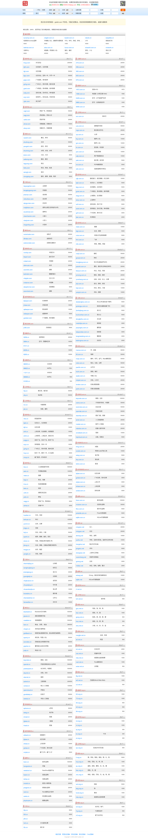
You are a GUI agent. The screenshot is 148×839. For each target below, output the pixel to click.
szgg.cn (26, 440)
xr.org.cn (79, 725)
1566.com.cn (80, 94)
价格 (101, 10)
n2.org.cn (79, 815)
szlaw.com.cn (80, 490)
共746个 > (69, 758)
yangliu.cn (27, 554)
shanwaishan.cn (29, 598)
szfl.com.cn (80, 204)
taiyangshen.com (29, 186)
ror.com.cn (79, 164)
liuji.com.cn (80, 288)
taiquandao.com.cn (82, 332)
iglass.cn (27, 721)
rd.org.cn (79, 721)
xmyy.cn (26, 457)
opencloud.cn (28, 690)
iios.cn (26, 467)
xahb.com (27, 119)
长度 (101, 13)
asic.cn (26, 471)
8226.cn (26, 350)
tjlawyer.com (28, 301)
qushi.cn (26, 536)
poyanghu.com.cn (82, 327)
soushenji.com (28, 212)
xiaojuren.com (28, 220)
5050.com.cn (80, 106)
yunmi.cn (27, 524)
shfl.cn (26, 431)
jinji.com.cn (80, 283)
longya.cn (27, 549)
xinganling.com (29, 224)
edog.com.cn (80, 455)
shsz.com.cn (80, 200)
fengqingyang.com (30, 190)
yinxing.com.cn (81, 275)
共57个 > (121, 780)
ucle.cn (26, 492)
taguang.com (28, 163)
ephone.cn (27, 708)
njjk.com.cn (80, 178)
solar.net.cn (80, 666)
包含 (24, 10)
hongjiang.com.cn (82, 262)
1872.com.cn (80, 89)
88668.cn (27, 377)
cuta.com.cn (80, 235)
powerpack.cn (28, 668)
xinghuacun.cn (28, 580)
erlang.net (79, 575)
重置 (123, 13)
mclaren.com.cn (81, 504)
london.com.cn (81, 384)
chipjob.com (28, 278)
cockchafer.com (29, 234)
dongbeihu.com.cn (82, 319)
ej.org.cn (79, 729)
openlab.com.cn (81, 411)
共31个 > (121, 469)
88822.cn (27, 368)
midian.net (79, 565)
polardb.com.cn (81, 513)
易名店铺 (81, 834)
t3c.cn (26, 827)
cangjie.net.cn (80, 635)
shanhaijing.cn (28, 563)
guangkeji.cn (28, 576)
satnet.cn (27, 681)
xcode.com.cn (80, 451)
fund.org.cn (80, 793)
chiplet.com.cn (81, 380)
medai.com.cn (81, 424)
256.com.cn (80, 67)
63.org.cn (79, 694)
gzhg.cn (26, 449)
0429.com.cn (80, 98)
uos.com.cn (80, 126)
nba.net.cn (79, 658)
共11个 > (69, 297)
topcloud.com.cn (81, 437)
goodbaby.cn (28, 694)
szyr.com (27, 97)
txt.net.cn (79, 649)
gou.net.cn (79, 608)
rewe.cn (26, 475)
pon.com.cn (80, 151)
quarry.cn (27, 637)
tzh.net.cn (79, 599)
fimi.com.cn (80, 239)
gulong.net (79, 561)
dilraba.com (28, 238)
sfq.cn (26, 395)
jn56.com (27, 327)
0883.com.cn (80, 102)
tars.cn (26, 624)
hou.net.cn (79, 621)
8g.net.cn (79, 676)
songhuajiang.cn (29, 568)
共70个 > (69, 731)
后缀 (50, 10)
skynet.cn (27, 673)
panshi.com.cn (81, 266)
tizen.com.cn (80, 500)
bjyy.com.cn (80, 187)
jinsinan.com (28, 194)
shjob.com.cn (80, 482)
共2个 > (69, 387)
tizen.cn (26, 762)
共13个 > (121, 59)
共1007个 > (68, 415)
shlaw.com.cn (80, 486)
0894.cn (26, 341)
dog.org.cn (79, 788)
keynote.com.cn (81, 398)
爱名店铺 (74, 834)
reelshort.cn (28, 770)
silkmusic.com (28, 265)
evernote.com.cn (81, 407)
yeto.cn (26, 497)
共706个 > (121, 174)
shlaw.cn (26, 743)
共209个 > (69, 806)
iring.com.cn (80, 446)
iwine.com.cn (80, 464)
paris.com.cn (80, 389)
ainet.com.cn (80, 420)
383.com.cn (80, 71)
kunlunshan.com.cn (82, 315)
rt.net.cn (79, 589)
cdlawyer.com (28, 313)
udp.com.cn (80, 156)
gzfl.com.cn (80, 213)
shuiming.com (28, 150)
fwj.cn (25, 391)
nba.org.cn (79, 797)
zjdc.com (27, 101)
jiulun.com (27, 155)
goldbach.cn (28, 633)
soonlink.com (28, 270)
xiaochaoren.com (29, 216)
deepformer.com (29, 287)
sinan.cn (26, 541)
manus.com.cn (81, 350)
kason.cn (27, 775)
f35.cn (26, 814)
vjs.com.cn (79, 134)
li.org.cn (78, 757)
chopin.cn (27, 629)
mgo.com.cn (80, 130)
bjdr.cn (26, 423)
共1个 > (69, 324)
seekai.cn (27, 698)
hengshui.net (80, 544)
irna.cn (26, 484)
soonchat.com (28, 291)
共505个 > (69, 463)
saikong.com (28, 159)
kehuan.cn (27, 519)
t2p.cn (26, 810)
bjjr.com (26, 71)
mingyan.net (80, 531)
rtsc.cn (26, 418)
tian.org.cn (79, 770)
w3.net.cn (79, 680)
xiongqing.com (28, 176)
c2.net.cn (79, 684)
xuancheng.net (81, 557)
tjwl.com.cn (80, 217)
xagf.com (27, 111)
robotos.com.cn (81, 428)
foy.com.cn (79, 139)
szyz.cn (26, 444)
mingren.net (80, 527)
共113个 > (121, 523)
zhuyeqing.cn (28, 585)
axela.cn (26, 796)
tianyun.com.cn (81, 271)
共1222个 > (121, 394)
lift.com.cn (79, 354)
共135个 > (121, 496)
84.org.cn (79, 711)
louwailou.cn (28, 593)
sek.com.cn (80, 169)
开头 (39, 10)
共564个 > (121, 223)
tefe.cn (26, 488)
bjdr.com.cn (80, 183)
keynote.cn (27, 660)
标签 (63, 13)
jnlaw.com (27, 305)
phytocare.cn (28, 800)
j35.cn (26, 819)
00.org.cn (79, 703)
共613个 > (69, 182)
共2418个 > (68, 608)
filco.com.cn (80, 509)
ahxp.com (27, 128)
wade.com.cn (80, 376)
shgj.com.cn (80, 195)
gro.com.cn (80, 143)
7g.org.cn (79, 811)
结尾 (43, 10)
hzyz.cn (26, 453)
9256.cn (26, 337)
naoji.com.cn (80, 253)
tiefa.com (27, 168)
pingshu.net (80, 548)
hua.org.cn (79, 761)
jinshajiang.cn (28, 572)
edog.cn (26, 712)
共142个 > (69, 704)
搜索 (123, 10)
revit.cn (26, 792)
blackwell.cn (28, 612)
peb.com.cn (80, 160)
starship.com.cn (81, 415)
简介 (37, 13)
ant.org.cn (79, 784)
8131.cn (26, 346)
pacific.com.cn (81, 367)
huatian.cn (27, 515)
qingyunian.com (29, 203)
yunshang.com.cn (82, 279)
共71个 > (69, 248)
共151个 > (121, 443)
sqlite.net (79, 579)
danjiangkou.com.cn (83, 302)
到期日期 (78, 13)
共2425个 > (68, 656)
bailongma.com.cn (82, 340)
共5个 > (69, 107)
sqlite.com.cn (80, 517)
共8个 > (69, 360)
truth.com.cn (80, 371)
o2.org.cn (79, 807)
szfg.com (27, 93)
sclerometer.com (29, 243)
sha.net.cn (79, 625)
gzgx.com (27, 80)
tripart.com (27, 257)
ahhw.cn (26, 505)
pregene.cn (27, 787)
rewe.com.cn (80, 227)
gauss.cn (27, 616)
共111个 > (69, 134)
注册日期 (78, 10)
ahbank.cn (27, 735)
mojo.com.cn (80, 358)
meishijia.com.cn (81, 323)
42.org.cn (79, 707)
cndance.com (28, 282)
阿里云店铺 (65, 834)
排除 (24, 13)
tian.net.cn (79, 613)
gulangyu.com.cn (82, 306)
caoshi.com (27, 138)
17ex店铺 (89, 834)
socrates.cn (27, 642)
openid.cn (27, 664)
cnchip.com (27, 252)
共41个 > (69, 59)
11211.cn (27, 372)
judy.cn (26, 650)
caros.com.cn (80, 402)
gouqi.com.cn (80, 258)
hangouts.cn (28, 766)
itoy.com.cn (80, 459)
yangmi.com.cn (81, 292)
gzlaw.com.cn (80, 478)
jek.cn (26, 409)
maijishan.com (28, 207)
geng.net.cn (80, 617)
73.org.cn (79, 698)
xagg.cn (26, 501)
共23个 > (121, 85)
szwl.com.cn (80, 208)
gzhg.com (27, 84)
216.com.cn (80, 62)
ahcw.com (27, 124)
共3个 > (122, 672)
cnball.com (27, 261)
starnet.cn (27, 677)
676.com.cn (80, 80)
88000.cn (27, 364)
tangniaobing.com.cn (83, 336)
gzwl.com (27, 88)
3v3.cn (26, 823)
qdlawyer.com (28, 309)
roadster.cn (27, 620)
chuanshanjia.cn (29, 589)
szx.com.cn (80, 116)
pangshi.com (28, 146)
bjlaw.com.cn (80, 473)
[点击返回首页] (25, 3)
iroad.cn (26, 725)
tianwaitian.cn (28, 602)
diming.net (79, 535)
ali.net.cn (79, 639)
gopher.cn (27, 646)
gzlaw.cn (26, 748)
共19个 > (69, 333)
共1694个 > (121, 346)
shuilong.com (28, 142)
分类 (63, 10)
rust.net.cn (79, 662)
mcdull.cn (27, 783)
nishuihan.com (28, 199)
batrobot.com (28, 274)
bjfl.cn (26, 427)
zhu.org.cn (79, 774)
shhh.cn (26, 436)
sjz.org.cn (79, 748)
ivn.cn (26, 405)
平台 (50, 13)
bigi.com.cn (80, 231)
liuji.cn (26, 532)
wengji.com (27, 172)
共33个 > (121, 604)
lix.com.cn (79, 147)
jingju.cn (26, 528)
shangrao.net (80, 553)
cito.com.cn (80, 244)
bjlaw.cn (26, 739)
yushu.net (79, 540)
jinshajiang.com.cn (82, 310)
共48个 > (121, 753)
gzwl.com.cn (80, 191)
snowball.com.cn (81, 433)
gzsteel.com (28, 318)
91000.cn (27, 381)
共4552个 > (121, 249)
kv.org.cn (79, 734)
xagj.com (27, 115)
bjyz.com (27, 75)
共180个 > (121, 298)
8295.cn (26, 354)
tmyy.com (27, 62)
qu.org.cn (79, 766)
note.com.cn (80, 363)
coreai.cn (27, 686)
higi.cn (26, 480)
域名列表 (58, 834)
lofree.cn (26, 779)
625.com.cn (80, 75)
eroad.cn (27, 717)
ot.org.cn (79, 738)
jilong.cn (26, 545)
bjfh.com (26, 67)
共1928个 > (68, 511)
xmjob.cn (27, 752)
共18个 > (121, 122)
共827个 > (69, 559)
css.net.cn (79, 653)
